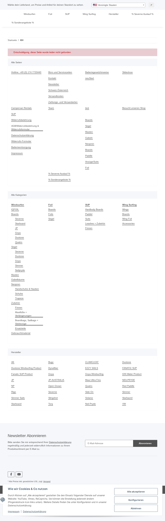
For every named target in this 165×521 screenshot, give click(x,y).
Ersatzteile (20, 328)
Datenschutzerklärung (34, 511)
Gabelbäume (17, 279)
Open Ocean (54, 386)
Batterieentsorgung (21, 147)
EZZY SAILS (91, 368)
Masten (89, 132)
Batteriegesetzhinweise (97, 72)
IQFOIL (15, 209)
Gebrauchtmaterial (20, 333)
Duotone (19, 237)
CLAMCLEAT (92, 362)
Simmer (19, 265)
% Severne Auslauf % (142, 14)
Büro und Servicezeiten (60, 72)
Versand (46, 481)
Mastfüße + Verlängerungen (23, 314)
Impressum (13, 511)
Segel (88, 126)
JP (16, 228)
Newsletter (53, 84)
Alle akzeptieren (136, 491)
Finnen (18, 307)
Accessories (128, 223)
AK (12, 362)
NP (12, 386)
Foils (50, 214)
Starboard (20, 223)
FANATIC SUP (129, 368)
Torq (50, 404)
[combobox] (118, 5)
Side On (89, 392)
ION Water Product (131, 374)
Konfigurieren (136, 500)
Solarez (89, 398)
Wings (125, 209)
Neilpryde (20, 270)
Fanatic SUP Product (22, 374)
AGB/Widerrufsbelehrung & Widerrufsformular (25, 128)
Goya (18, 232)
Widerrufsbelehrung (21, 120)
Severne (19, 218)
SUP (13, 114)
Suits (87, 218)
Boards (88, 120)
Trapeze (19, 298)
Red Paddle (128, 386)
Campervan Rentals (21, 108)
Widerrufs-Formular (21, 141)
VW (124, 404)
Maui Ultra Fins (93, 380)
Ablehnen (136, 508)
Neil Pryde (90, 404)
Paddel (88, 214)
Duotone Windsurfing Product (26, 368)
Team (51, 108)
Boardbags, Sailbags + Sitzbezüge (26, 322)
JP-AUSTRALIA (56, 380)
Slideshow (127, 72)
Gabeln (89, 138)
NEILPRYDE (128, 380)
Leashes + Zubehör (95, 223)
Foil (87, 167)
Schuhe (19, 293)
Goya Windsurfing (94, 374)
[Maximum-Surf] (12, 14)
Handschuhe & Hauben (27, 289)
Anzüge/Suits (92, 161)
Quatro (18, 242)
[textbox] (118, 5)
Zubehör (15, 303)
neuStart (89, 78)
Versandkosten (55, 96)
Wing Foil (127, 218)
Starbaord (127, 398)
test (87, 108)
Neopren (89, 144)
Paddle (88, 155)
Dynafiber (53, 368)
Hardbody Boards (94, 209)
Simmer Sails (18, 398)
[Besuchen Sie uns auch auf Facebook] (11, 474)
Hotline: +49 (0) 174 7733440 (26, 72)
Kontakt (52, 78)
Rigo (13, 392)
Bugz (50, 362)
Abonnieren (145, 443)
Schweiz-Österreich (58, 90)
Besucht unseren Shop (134, 108)
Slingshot (53, 398)
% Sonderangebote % (23, 22)
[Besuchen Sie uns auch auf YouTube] (19, 474)
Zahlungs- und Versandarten (63, 102)
